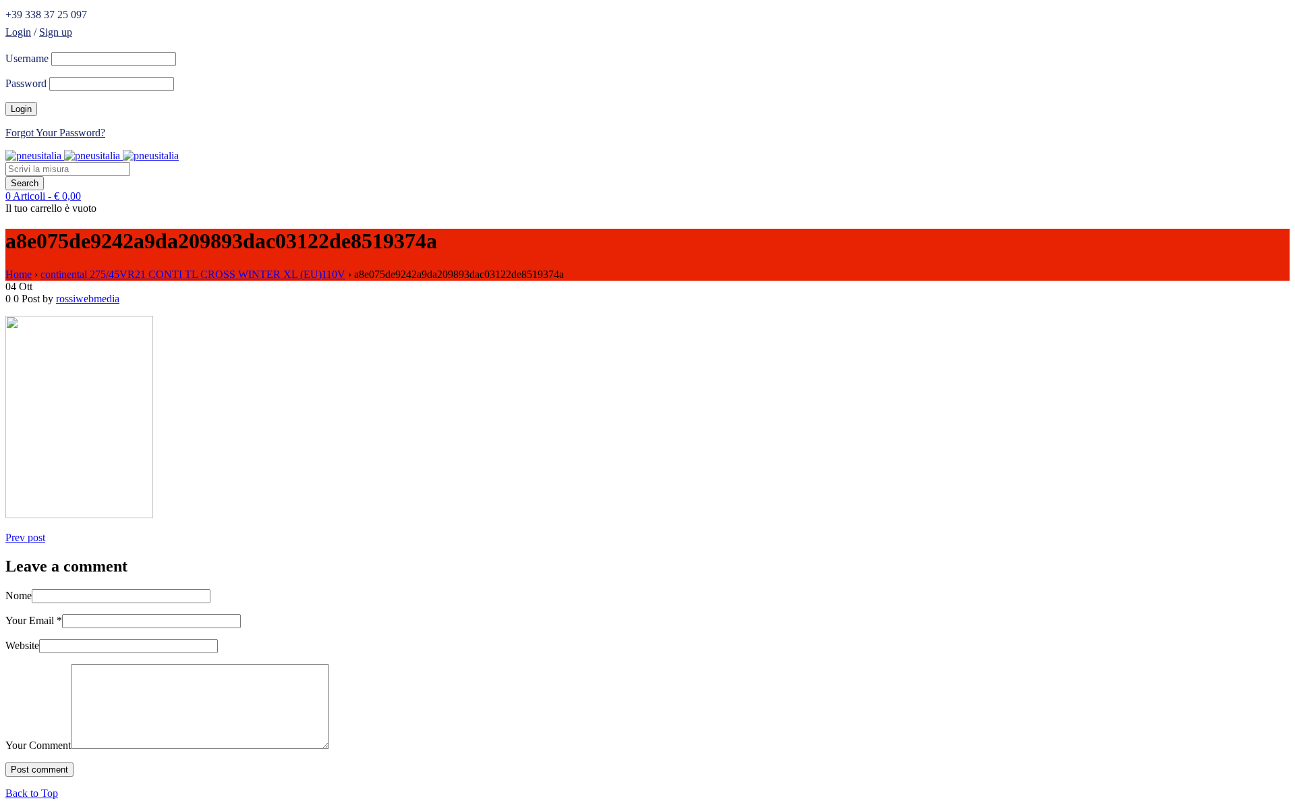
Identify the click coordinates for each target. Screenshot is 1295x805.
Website (22, 645)
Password (26, 83)
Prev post (25, 537)
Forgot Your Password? (55, 132)
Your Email (33, 620)
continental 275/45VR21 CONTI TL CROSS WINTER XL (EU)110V (192, 274)
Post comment (39, 770)
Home (18, 274)
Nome (18, 595)
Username (27, 58)
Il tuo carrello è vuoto (50, 208)
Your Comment (38, 745)
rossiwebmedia (87, 298)
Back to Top (31, 793)
